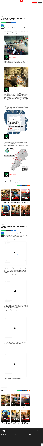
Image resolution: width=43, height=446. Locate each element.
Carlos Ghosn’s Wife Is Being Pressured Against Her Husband (12, 384)
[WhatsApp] (2, 26)
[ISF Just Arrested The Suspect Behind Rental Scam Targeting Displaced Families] (5, 210)
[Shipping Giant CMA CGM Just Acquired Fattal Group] (25, 195)
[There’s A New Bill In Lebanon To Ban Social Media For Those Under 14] (15, 210)
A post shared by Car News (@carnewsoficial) (15, 339)
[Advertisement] (21, 9)
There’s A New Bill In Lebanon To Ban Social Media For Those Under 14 (15, 218)
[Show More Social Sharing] (16, 22)
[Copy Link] (8, 22)
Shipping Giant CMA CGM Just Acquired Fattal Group (25, 202)
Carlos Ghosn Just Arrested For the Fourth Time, (10, 380)
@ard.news (12, 57)
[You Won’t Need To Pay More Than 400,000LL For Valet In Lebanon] (25, 210)
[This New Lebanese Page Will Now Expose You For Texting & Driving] (15, 195)
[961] (21, 1)
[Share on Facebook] (13, 22)
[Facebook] (2, 25)
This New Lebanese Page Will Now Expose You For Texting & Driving (15, 202)
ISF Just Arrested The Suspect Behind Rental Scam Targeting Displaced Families (6, 218)
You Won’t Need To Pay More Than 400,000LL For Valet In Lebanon (25, 218)
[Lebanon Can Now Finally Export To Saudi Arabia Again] (5, 195)
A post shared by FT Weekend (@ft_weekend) (15, 375)
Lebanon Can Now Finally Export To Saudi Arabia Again (5, 202)
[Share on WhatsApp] (3, 22)
